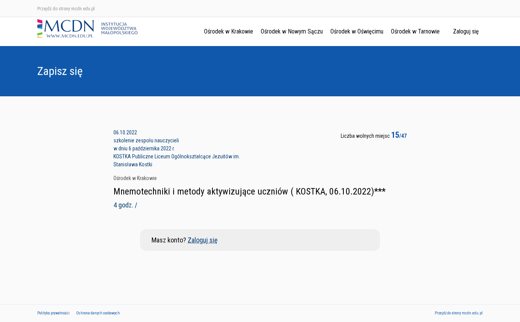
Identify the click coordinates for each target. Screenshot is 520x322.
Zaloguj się (466, 31)
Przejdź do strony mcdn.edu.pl (66, 8)
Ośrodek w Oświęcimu (356, 31)
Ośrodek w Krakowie (228, 31)
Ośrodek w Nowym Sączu (292, 31)
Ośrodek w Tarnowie (415, 31)
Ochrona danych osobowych (98, 313)
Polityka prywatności (53, 313)
